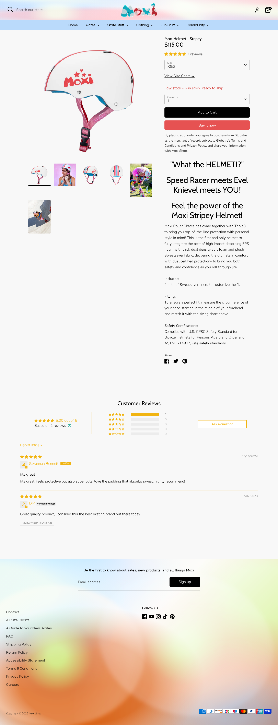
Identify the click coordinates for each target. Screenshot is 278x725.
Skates (90, 25)
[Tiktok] (165, 616)
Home (73, 25)
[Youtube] (151, 616)
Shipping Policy (18, 644)
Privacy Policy (17, 676)
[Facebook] (144, 616)
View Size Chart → (179, 75)
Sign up (185, 581)
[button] (175, 54)
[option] (90, 100)
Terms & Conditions (21, 668)
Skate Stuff (116, 25)
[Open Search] (10, 9)
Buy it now (207, 125)
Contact (12, 612)
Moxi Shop (35, 713)
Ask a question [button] (222, 424)
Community (196, 25)
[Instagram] (158, 616)
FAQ (9, 636)
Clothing (143, 25)
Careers (12, 685)
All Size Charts (18, 620)
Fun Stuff (168, 25)
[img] (31, 456)
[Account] (257, 10)
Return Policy (17, 652)
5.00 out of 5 (66, 420)
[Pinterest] (172, 616)
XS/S (171, 66)
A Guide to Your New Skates (29, 628)
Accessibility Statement (25, 660)
